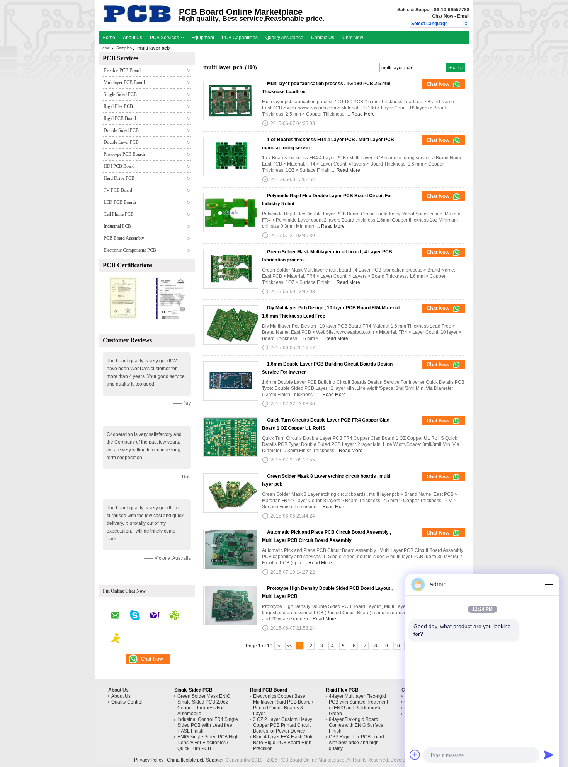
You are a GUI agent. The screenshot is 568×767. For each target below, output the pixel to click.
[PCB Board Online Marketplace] (466, 23)
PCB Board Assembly (124, 238)
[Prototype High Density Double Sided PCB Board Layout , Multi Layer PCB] (230, 605)
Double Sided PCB (121, 130)
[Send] (548, 754)
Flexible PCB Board (122, 70)
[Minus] (548, 584)
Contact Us (322, 37)
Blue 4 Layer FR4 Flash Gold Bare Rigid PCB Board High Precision (283, 742)
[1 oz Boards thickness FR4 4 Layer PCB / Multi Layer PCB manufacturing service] (230, 156)
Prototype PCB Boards (125, 154)
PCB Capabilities (240, 37)
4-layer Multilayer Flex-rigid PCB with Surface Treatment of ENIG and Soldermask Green (358, 705)
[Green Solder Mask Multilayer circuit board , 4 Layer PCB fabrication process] (230, 269)
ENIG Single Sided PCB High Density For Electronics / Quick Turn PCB (208, 742)
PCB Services (165, 37)
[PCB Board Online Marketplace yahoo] (155, 616)
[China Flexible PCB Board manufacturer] (137, 21)
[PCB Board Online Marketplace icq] (174, 616)
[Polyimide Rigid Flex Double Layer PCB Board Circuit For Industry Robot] (230, 212)
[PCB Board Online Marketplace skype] (135, 616)
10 (397, 646)
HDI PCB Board (119, 166)
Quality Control (127, 702)
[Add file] (415, 754)
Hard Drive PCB (119, 178)
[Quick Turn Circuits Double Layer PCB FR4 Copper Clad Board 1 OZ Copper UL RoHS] (230, 437)
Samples (124, 48)
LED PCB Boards (120, 202)
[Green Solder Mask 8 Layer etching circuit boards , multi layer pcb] (230, 493)
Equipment (202, 37)
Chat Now (442, 16)
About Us (132, 37)
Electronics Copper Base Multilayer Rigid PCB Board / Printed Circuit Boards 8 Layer (283, 705)
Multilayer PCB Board (124, 82)
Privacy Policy (148, 760)
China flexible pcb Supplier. (196, 760)
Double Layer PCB (121, 142)
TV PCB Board (118, 190)
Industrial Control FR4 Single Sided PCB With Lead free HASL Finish (207, 725)
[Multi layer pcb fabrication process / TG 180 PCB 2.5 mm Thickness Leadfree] (230, 100)
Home (108, 37)
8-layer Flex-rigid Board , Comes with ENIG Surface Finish (356, 725)
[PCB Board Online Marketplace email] (115, 616)
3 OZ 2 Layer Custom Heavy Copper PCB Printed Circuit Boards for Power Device (282, 725)
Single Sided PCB (120, 94)
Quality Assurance (284, 37)
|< (278, 646)
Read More (363, 114)
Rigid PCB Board (120, 118)
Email (463, 16)
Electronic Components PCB (130, 250)
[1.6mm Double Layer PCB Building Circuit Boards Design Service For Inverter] (230, 381)
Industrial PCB (117, 226)
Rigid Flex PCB (118, 106)
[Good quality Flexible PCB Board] (123, 317)
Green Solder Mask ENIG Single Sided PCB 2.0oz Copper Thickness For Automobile (203, 705)
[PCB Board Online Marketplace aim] (116, 639)
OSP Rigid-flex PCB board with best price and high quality (356, 742)
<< (289, 646)
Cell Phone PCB (119, 214)
